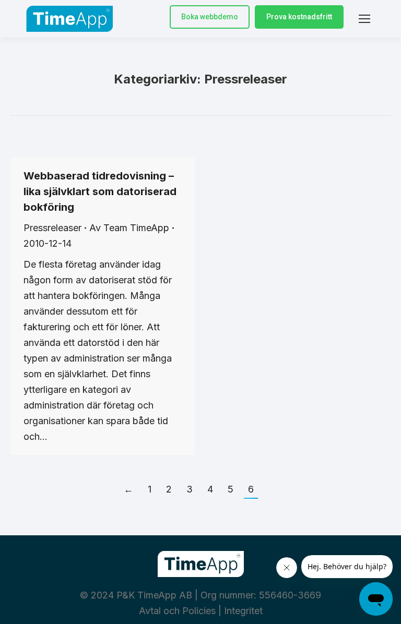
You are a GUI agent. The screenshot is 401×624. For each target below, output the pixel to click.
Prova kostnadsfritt (299, 17)
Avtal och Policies (177, 610)
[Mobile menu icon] (364, 18)
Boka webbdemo (209, 17)
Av (129, 227)
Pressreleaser (52, 227)
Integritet (243, 610)
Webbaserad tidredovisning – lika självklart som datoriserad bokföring (99, 191)
